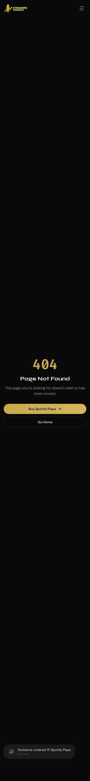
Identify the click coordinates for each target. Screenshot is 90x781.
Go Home (45, 422)
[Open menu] (81, 8)
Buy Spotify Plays (42, 409)
